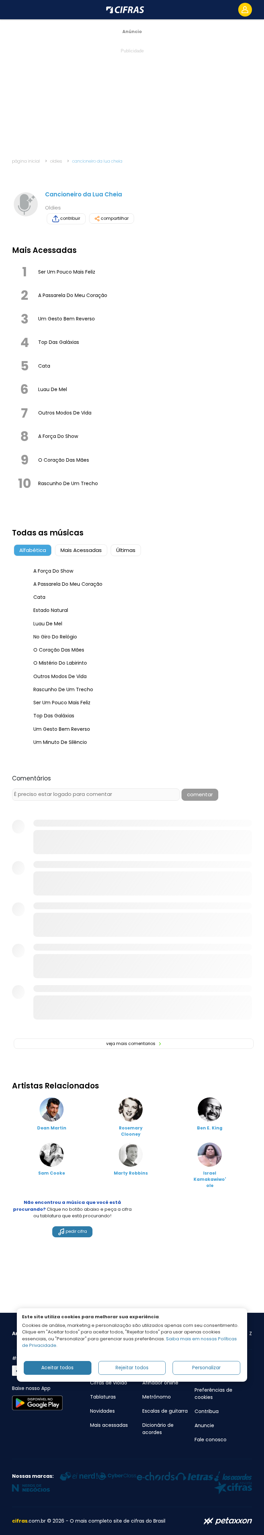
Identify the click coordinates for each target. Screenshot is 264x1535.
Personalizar (206, 1367)
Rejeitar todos (132, 1367)
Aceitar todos (57, 1367)
